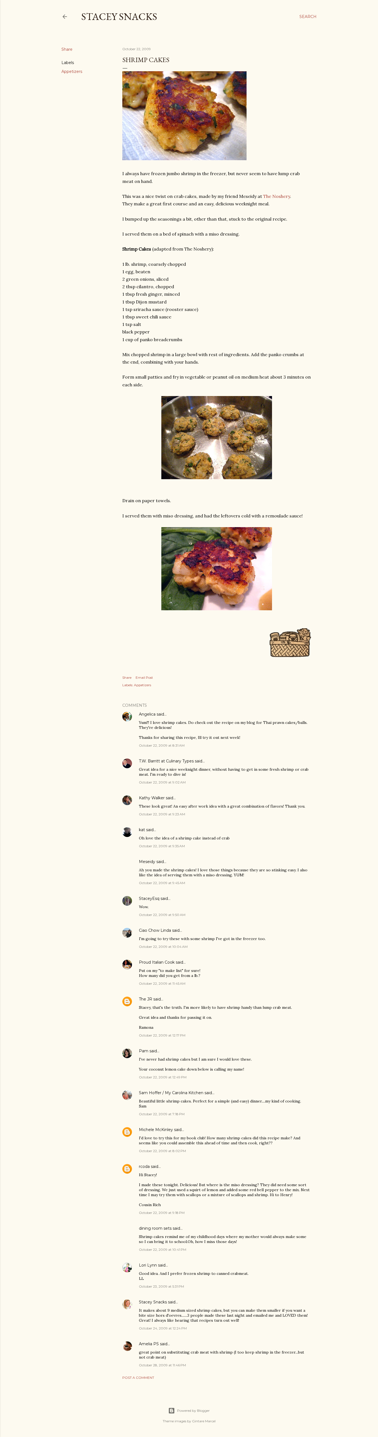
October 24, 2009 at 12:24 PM (163, 1328)
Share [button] (67, 49)
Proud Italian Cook (157, 962)
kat (142, 829)
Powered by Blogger (193, 1410)
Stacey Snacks (119, 16)
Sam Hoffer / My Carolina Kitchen (171, 1092)
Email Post (144, 677)
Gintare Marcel (204, 1421)
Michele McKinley (156, 1129)
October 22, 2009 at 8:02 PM (162, 1151)
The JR (145, 999)
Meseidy (147, 861)
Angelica (147, 714)
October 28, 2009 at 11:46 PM (162, 1365)
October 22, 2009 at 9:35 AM (162, 846)
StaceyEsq (149, 898)
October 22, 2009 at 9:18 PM (162, 1213)
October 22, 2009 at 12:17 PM (162, 1035)
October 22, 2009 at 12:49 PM (163, 1077)
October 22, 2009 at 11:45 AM (162, 983)
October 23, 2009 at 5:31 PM (161, 1286)
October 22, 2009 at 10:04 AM (163, 947)
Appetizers (71, 71)
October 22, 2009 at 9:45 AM (162, 883)
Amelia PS (149, 1343)
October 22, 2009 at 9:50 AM (162, 915)
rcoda (144, 1166)
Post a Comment (138, 1377)
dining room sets (155, 1228)
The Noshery (276, 196)
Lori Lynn (148, 1265)
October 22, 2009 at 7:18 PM (162, 1114)
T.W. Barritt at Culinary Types (166, 761)
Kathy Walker (152, 797)
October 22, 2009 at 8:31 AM (162, 745)
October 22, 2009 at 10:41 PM (162, 1249)
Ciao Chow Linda (155, 930)
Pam (143, 1050)
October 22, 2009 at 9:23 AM (162, 814)
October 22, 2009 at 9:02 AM (162, 782)
